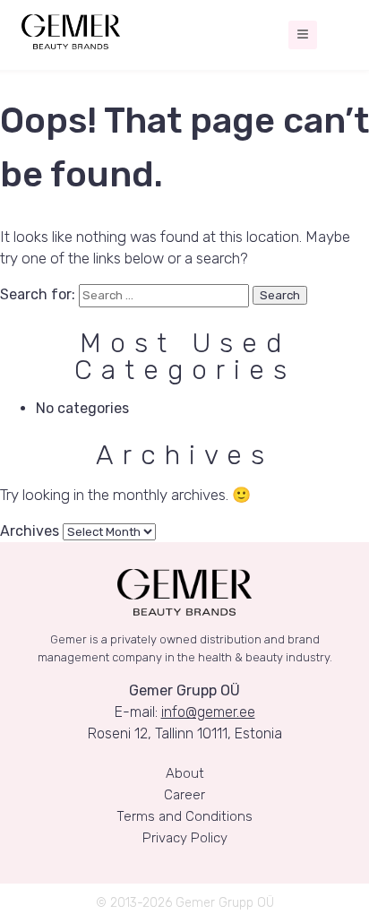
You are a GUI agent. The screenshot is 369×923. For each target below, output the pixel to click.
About (185, 773)
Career (184, 795)
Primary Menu (302, 35)
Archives (29, 530)
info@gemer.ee (208, 711)
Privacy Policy (184, 838)
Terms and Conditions (184, 816)
